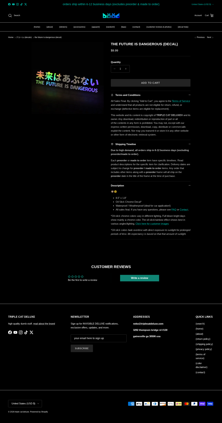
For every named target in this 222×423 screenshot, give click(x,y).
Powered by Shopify (39, 412)
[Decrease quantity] (114, 68)
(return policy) (203, 338)
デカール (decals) (24, 37)
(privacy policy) (204, 349)
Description (117, 185)
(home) (37, 27)
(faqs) (123, 27)
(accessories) (79, 27)
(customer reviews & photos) (158, 27)
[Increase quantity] (127, 68)
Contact (184, 209)
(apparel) (96, 27)
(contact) (136, 27)
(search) (200, 323)
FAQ (173, 209)
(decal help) (183, 27)
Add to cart (150, 82)
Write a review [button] (139, 278)
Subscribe (82, 348)
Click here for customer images (152, 223)
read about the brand (44, 323)
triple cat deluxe (22, 412)
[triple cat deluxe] (111, 15)
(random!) (110, 27)
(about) (49, 27)
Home (10, 37)
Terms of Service (181, 101)
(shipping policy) (204, 344)
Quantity (116, 62)
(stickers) (63, 27)
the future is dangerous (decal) (48, 37)
